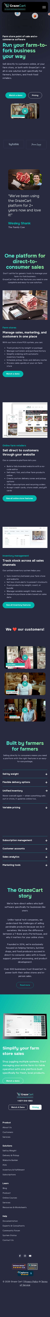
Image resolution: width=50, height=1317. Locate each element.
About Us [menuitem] (7, 1149)
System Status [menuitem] (10, 1257)
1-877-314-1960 (25, 1122)
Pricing (35, 95)
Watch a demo (13, 374)
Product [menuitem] (7, 1144)
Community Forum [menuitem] (11, 1252)
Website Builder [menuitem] (10, 1182)
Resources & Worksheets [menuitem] (15, 1229)
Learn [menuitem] (6, 1205)
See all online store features (19, 498)
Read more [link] (25, 1007)
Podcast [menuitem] (7, 1214)
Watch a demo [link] (15, 95)
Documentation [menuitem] (10, 1242)
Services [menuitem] (6, 1158)
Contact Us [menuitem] (8, 1262)
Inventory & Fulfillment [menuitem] (14, 1191)
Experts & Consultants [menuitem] (14, 1247)
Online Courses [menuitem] (10, 1219)
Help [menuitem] (5, 1238)
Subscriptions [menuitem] (9, 1196)
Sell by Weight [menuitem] (9, 1172)
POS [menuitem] (5, 1186)
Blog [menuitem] (5, 1210)
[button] (25, 111)
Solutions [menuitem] (7, 1167)
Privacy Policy (31, 1303)
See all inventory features (18, 605)
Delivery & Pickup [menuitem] (11, 1177)
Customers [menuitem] (8, 1154)
